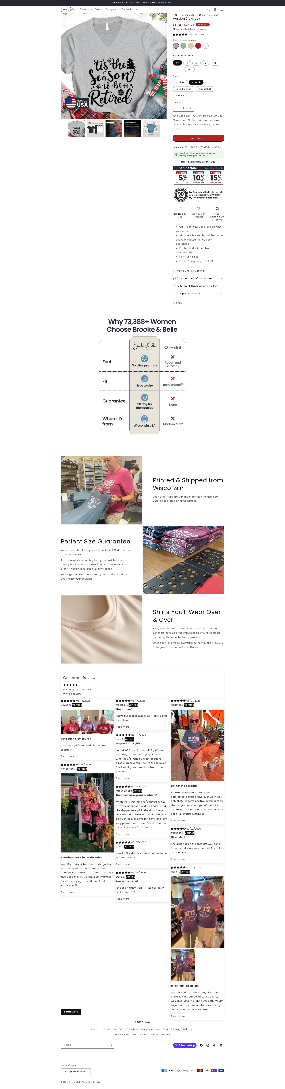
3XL (189, 69)
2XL (178, 69)
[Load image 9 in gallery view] (151, 128)
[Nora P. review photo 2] (174, 952)
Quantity (177, 102)
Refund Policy (140, 1034)
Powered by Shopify (91, 1082)
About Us (95, 1029)
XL (215, 62)
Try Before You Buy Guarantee (143, 1029)
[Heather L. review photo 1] (197, 780)
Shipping (177, 29)
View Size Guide (186, 55)
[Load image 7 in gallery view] (113, 128)
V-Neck (196, 82)
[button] (85, 9)
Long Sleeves (183, 89)
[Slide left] (64, 128)
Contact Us (109, 1029)
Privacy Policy (122, 1034)
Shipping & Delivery (181, 1029)
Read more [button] (68, 756)
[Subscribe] (111, 1045)
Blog (165, 1029)
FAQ (121, 1029)
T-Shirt (180, 82)
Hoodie (180, 95)
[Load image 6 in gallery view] (95, 128)
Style (175, 76)
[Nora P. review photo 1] (197, 947)
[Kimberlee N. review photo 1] (87, 851)
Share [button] (179, 302)
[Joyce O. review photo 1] (87, 733)
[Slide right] (163, 128)
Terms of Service (160, 1034)
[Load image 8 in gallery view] (132, 128)
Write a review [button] (72, 694)
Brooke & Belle (75, 1082)
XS (177, 62)
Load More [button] (71, 1011)
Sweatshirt (205, 89)
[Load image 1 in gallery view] (76, 128)
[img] (68, 700)
